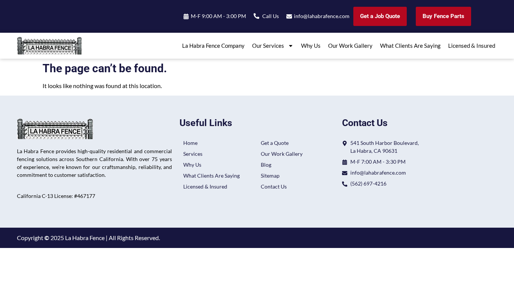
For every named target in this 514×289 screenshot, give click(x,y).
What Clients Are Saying (410, 45)
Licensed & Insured (471, 45)
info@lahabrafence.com (322, 16)
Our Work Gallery (350, 45)
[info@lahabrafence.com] (289, 16)
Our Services (268, 45)
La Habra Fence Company (213, 45)
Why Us (311, 45)
